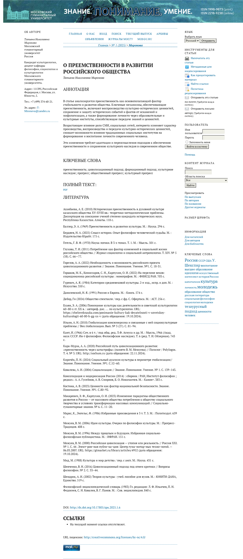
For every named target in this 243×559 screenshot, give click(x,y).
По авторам (192, 200)
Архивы (162, 34)
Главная (75, 34)
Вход (103, 34)
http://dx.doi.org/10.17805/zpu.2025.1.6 (95, 507)
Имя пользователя (193, 131)
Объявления (94, 39)
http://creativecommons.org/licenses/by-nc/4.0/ (115, 537)
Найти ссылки (200, 83)
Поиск (116, 34)
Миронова (136, 45)
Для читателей (194, 237)
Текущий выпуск (139, 34)
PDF (65, 189)
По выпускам (193, 197)
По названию (193, 203)
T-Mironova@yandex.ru (37, 109)
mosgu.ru (144, 39)
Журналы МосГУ (120, 39)
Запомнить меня (199, 142)
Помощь (190, 154)
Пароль (189, 137)
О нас (90, 34)
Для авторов (192, 240)
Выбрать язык (193, 36)
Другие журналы (195, 207)
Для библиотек (194, 244)
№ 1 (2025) (118, 45)
